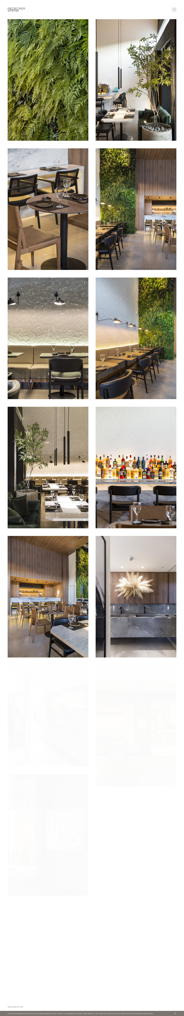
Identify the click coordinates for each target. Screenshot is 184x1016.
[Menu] (174, 9)
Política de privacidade (133, 1013)
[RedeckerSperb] (16, 9)
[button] (173, 947)
